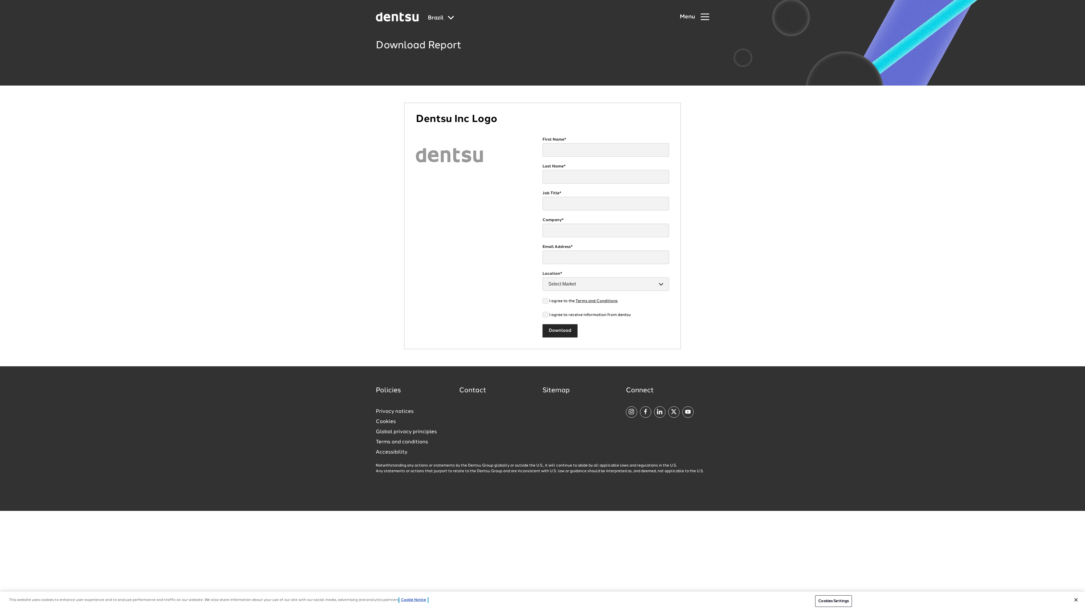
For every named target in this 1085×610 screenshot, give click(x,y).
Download (560, 330)
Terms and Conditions (597, 301)
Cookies (386, 421)
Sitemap (556, 390)
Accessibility (391, 452)
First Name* (554, 139)
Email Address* (557, 247)
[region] (542, 601)
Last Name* (554, 166)
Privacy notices (395, 411)
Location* (552, 274)
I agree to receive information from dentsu (590, 315)
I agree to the (583, 301)
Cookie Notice (413, 600)
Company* (553, 220)
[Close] (1076, 600)
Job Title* (551, 193)
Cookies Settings (833, 601)
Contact (472, 390)
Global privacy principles (406, 431)
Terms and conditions (402, 442)
